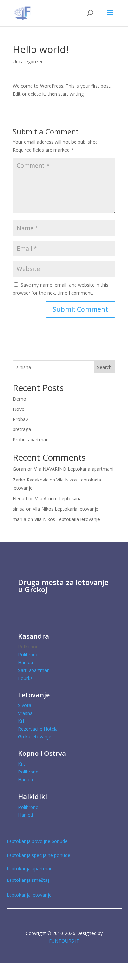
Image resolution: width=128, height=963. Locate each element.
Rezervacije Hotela (38, 729)
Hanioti (25, 662)
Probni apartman (31, 439)
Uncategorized (28, 61)
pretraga (22, 429)
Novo (19, 409)
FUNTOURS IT (64, 941)
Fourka (25, 678)
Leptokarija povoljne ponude (37, 841)
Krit (21, 764)
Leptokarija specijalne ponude (38, 855)
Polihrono (28, 654)
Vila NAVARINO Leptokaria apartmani (73, 469)
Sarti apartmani (34, 670)
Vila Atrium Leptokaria (58, 498)
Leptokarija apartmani (30, 868)
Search (104, 367)
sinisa (19, 509)
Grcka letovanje (34, 737)
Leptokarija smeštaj (28, 880)
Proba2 (20, 419)
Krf (21, 721)
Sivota (24, 705)
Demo (19, 399)
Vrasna (25, 713)
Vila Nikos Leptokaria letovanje (65, 509)
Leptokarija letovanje (30, 895)
